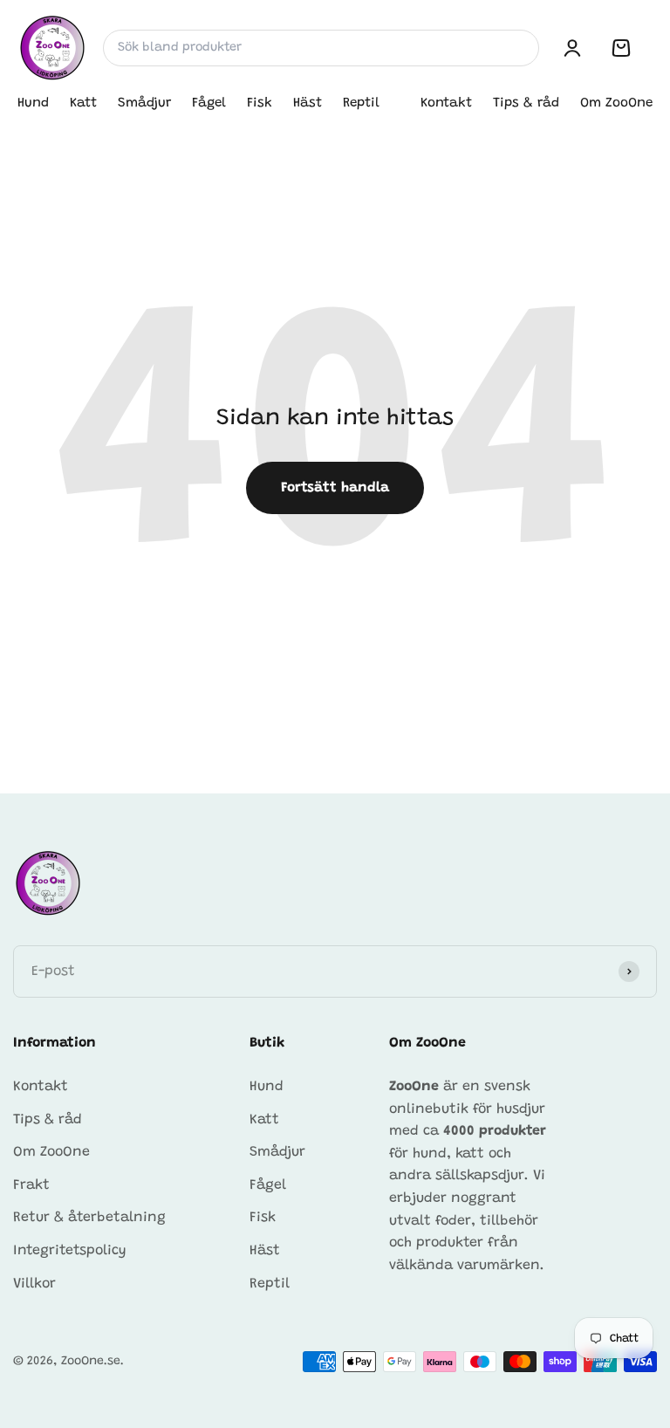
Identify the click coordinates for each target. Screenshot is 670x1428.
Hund (33, 103)
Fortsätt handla (335, 488)
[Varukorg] (621, 48)
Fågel (209, 103)
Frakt (31, 1185)
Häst (307, 103)
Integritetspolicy (69, 1251)
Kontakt (446, 103)
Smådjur (144, 103)
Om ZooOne (616, 103)
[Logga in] (572, 48)
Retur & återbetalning (89, 1218)
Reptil (361, 103)
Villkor (34, 1284)
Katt (83, 103)
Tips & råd (526, 103)
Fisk (259, 103)
